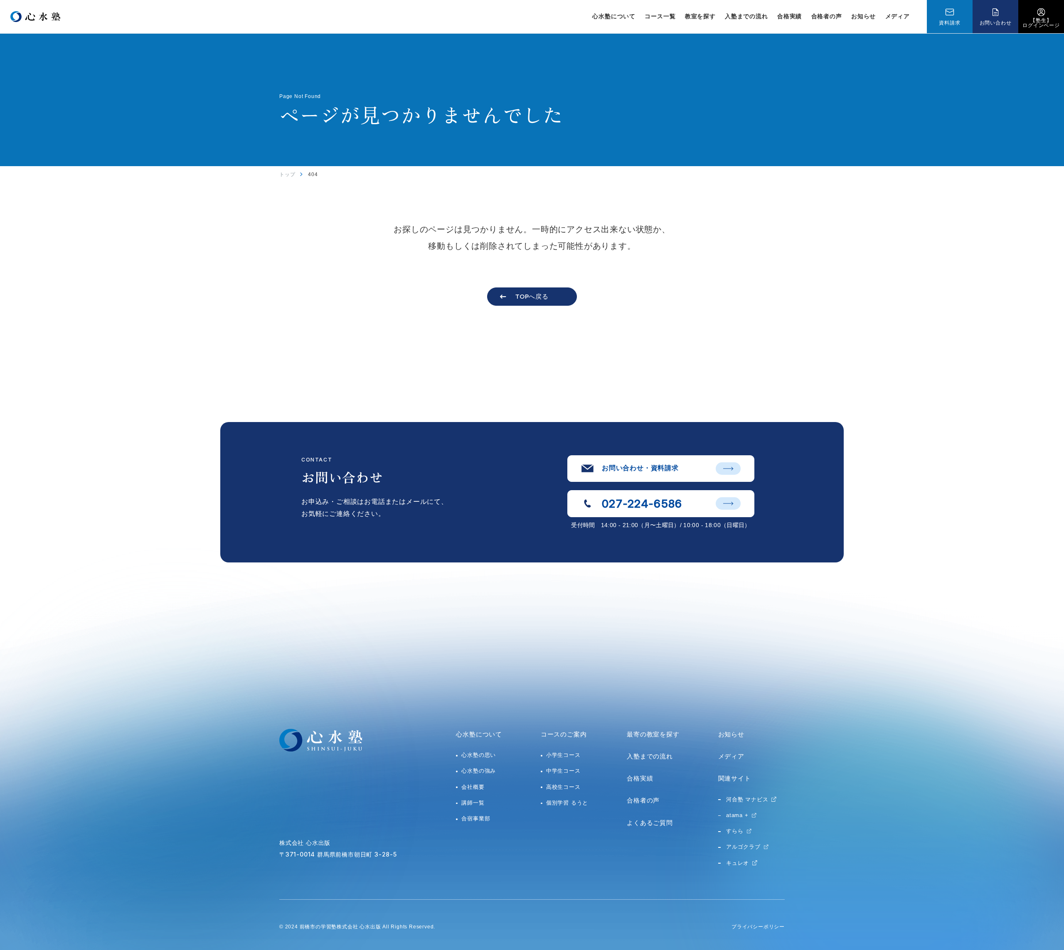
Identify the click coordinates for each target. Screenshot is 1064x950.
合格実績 (789, 16)
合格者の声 (826, 16)
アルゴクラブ (743, 847)
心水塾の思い (478, 755)
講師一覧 (472, 803)
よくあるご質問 (650, 822)
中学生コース (563, 771)
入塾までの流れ (746, 16)
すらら (734, 831)
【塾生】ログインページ (1041, 22)
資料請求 (949, 23)
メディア (897, 16)
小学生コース (563, 755)
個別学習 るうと (567, 803)
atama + (737, 815)
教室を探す (700, 16)
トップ (287, 174)
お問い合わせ (996, 23)
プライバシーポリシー (758, 927)
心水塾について (479, 734)
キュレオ (737, 863)
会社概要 (472, 787)
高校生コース (563, 787)
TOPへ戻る (532, 296)
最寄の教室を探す (653, 734)
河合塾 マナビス (747, 799)
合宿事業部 (475, 818)
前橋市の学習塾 (318, 927)
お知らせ (863, 16)
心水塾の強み (478, 771)
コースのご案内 (564, 734)
